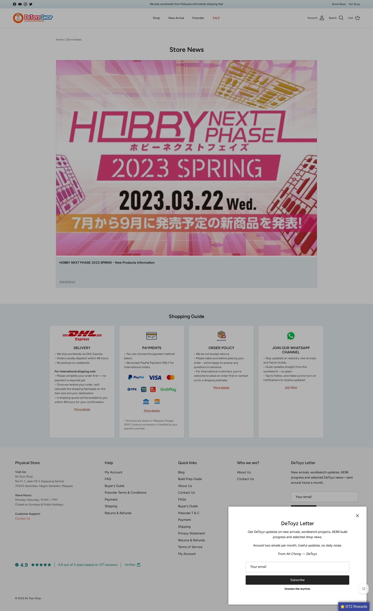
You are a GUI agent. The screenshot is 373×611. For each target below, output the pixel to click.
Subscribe (297, 580)
